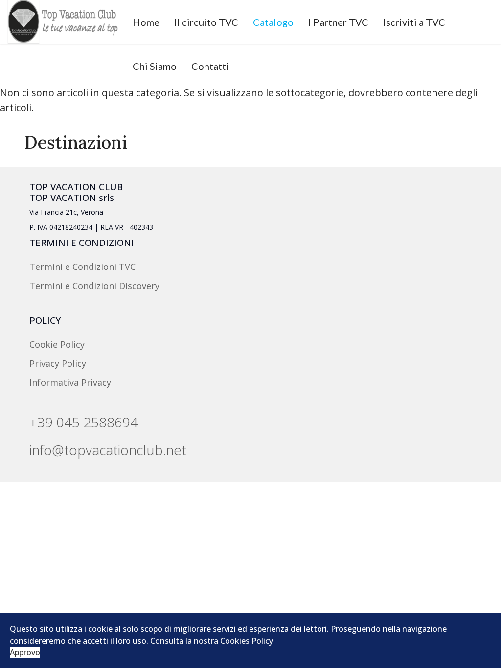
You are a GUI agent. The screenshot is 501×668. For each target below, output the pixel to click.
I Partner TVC (338, 22)
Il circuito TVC (206, 22)
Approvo (25, 652)
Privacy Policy (57, 363)
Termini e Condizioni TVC (82, 266)
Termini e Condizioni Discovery (94, 285)
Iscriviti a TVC (414, 22)
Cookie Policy (57, 344)
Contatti (210, 66)
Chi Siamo (155, 66)
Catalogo (273, 22)
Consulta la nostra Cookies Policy (211, 640)
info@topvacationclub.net (107, 450)
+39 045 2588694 (83, 422)
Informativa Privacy (70, 382)
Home (146, 22)
